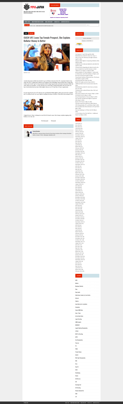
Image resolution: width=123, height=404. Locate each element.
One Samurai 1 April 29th (81, 54)
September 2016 (79, 259)
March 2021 (78, 172)
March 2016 (78, 269)
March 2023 (78, 146)
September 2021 (79, 164)
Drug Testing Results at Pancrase (83, 97)
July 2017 (77, 245)
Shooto (76, 376)
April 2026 (77, 123)
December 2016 (79, 256)
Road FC (76, 367)
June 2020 (77, 187)
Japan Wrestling (78, 319)
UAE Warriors (78, 379)
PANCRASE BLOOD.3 (80, 80)
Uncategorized (78, 385)
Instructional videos (79, 316)
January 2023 (78, 149)
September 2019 (79, 202)
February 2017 (78, 253)
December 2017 (79, 236)
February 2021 (78, 174)
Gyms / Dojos (78, 313)
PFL (76, 346)
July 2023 (77, 140)
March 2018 (78, 231)
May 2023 (77, 143)
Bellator (76, 283)
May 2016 (77, 266)
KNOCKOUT (77, 325)
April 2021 (77, 171)
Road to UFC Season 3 (80, 101)
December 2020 (79, 177)
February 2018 (78, 233)
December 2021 (79, 159)
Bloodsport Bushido (79, 286)
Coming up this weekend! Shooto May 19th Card (86, 90)
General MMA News (79, 310)
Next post (53, 121)
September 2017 (79, 241)
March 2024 (78, 130)
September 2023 (79, 136)
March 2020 (78, 192)
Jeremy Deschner (36, 131)
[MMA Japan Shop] (94, 1)
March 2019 (78, 212)
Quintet (76, 355)
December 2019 (79, 197)
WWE (76, 394)
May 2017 (77, 248)
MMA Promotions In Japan (37, 22)
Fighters (77, 301)
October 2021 (78, 162)
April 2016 (77, 267)
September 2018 (79, 222)
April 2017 (77, 249)
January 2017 (78, 254)
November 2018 (79, 218)
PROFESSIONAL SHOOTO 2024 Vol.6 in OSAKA (86, 87)
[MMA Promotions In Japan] (91, 1)
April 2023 (77, 144)
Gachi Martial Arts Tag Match (81, 304)
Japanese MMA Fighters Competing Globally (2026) (87, 60)
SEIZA (76, 370)
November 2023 (79, 135)
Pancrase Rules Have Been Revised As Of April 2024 (87, 106)
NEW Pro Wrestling (79, 334)
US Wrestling (78, 388)
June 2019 (77, 207)
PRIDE (76, 349)
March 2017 (78, 251)
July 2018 (77, 225)
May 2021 (77, 169)
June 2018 (77, 226)
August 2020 (78, 184)
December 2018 (79, 217)
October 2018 (78, 220)
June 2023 (77, 141)
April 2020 (77, 190)
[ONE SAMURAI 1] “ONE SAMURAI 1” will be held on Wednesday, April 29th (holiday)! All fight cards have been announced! (87, 74)
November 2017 (79, 238)
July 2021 (77, 166)
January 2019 (78, 215)
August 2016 (78, 261)
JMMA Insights (78, 322)
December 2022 (79, 151)
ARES (76, 280)
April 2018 (77, 230)
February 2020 (78, 194)
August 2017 (78, 243)
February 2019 (78, 213)
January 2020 (78, 195)
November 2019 (79, 199)
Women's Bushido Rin (79, 391)
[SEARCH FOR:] (92, 25)
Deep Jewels (77, 292)
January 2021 (78, 176)
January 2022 (78, 158)
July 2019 (77, 205)
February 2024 (78, 131)
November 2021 (79, 161)
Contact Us (56, 22)
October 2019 (78, 200)
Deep (76, 289)
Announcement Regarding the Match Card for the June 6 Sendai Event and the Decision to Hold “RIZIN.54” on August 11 (87, 69)
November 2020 (79, 179)
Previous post (44, 121)
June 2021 (77, 167)
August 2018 (78, 223)
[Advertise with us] (98, 1)
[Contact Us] (96, 1)
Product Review (78, 352)
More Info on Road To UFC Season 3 (83, 93)
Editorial (77, 298)
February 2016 (78, 271)
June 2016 (77, 264)
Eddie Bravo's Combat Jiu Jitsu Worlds (82, 295)
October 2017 (78, 240)
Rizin (76, 364)
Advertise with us (65, 22)
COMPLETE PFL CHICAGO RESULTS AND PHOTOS (87, 64)
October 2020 (78, 181)
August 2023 (78, 138)
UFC (76, 382)
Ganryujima (77, 307)
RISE (76, 361)
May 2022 (77, 154)
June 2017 (77, 246)
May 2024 (77, 126)
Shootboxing (77, 373)
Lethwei (76, 331)
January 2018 (78, 235)
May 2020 (77, 189)
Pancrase (77, 343)
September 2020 (79, 182)
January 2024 (78, 133)
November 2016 (79, 258)
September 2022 (79, 153)
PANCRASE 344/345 (80, 95)
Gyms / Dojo (27, 22)
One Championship (79, 340)
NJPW (76, 337)
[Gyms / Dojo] (89, 1)
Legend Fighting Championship (81, 328)
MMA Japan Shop (48, 22)
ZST (76, 396)
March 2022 (78, 156)
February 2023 (78, 148)
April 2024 (77, 128)
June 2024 (77, 125)
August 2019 (78, 203)
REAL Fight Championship (80, 358)
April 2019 (77, 210)
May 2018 (77, 228)
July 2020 (77, 185)
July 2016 (77, 263)
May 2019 (77, 208)
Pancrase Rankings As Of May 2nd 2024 (84, 110)
